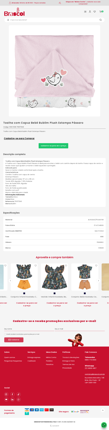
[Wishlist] (95, 12)
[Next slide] (98, 281)
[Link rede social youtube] (6, 399)
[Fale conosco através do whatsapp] (104, 425)
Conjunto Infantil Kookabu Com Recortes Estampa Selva (24, 297)
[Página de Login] (90, 12)
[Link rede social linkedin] (12, 399)
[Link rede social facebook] (12, 394)
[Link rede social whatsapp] (19, 399)
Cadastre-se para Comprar (19, 138)
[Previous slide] (11, 281)
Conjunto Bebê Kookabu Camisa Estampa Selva (84, 297)
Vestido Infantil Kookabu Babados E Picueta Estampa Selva (54, 297)
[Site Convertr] (54, 426)
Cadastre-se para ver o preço (53, 146)
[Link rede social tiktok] (19, 394)
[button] (103, 410)
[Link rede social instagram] (6, 394)
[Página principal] (14, 11)
